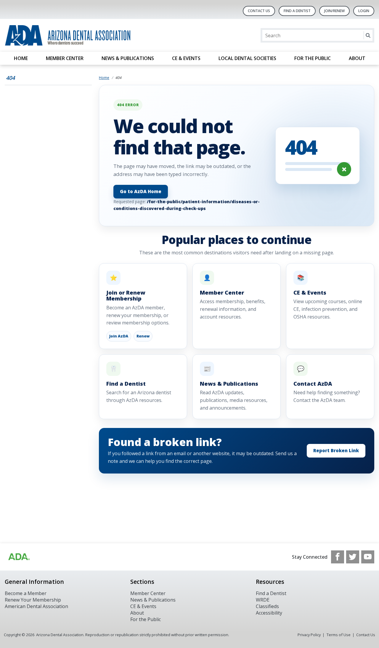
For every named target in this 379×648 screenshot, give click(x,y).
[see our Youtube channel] (367, 556)
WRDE (262, 600)
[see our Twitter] (352, 556)
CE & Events (186, 58)
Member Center (64, 58)
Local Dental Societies (247, 58)
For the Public (312, 58)
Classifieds (267, 606)
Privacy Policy (309, 634)
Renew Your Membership (33, 600)
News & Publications (128, 58)
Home (21, 58)
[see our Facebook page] (337, 556)
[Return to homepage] (81, 35)
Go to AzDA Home (140, 191)
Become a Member (25, 593)
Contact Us (259, 10)
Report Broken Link (336, 450)
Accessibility (269, 613)
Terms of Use (339, 634)
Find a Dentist (271, 593)
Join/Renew (334, 10)
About (357, 58)
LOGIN (363, 10)
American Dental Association (36, 606)
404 (10, 77)
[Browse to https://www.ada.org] (19, 557)
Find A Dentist (297, 10)
